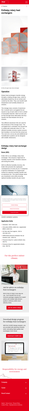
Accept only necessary (14, 208)
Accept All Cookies (14, 212)
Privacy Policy (16, 403)
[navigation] (26, 2)
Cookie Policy (4, 405)
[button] (14, 308)
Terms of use (9, 403)
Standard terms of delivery (15, 405)
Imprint (3, 403)
